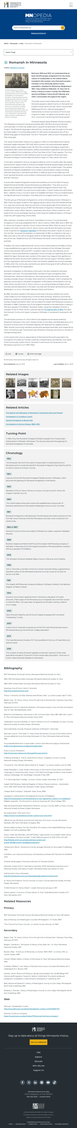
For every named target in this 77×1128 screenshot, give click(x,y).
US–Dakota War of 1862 (53, 310)
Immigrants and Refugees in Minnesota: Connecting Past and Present (34, 413)
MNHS (6, 43)
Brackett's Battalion (28, 231)
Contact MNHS (45, 1096)
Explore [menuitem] (38, 1057)
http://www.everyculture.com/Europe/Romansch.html (25, 753)
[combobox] (38, 27)
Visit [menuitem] (39, 1052)
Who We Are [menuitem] (39, 1066)
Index (21, 43)
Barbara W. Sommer (17, 68)
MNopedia (14, 43)
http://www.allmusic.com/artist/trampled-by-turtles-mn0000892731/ (32, 1009)
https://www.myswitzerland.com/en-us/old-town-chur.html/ (28, 816)
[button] (71, 5)
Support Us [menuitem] (38, 1070)
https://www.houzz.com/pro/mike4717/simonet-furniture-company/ (31, 1016)
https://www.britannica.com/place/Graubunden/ (23, 746)
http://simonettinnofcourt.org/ (16, 691)
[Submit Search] (63, 28)
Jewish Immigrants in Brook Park (19, 420)
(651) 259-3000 (32, 1096)
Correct (20, 354)
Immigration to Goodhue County (19, 417)
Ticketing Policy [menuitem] (32, 1124)
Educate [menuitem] (39, 1061)
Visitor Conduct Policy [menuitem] (46, 1124)
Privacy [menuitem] (11, 1124)
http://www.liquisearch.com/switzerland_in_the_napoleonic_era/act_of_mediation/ (37, 799)
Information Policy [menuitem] (21, 1124)
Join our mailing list (38, 1042)
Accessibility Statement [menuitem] (61, 1124)
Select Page (10, 52)
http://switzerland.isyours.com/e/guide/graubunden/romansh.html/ (31, 876)
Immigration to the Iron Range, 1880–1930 (23, 424)
